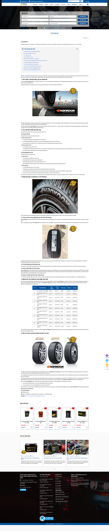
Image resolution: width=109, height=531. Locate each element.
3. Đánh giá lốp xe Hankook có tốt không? (31, 58)
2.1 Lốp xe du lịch (27, 55)
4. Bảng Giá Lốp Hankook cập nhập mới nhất (31, 67)
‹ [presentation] (20, 454)
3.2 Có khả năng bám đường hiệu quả (31, 62)
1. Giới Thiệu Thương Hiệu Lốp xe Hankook (31, 51)
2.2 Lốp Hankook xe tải (28, 57)
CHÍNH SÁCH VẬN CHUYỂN (60, 494)
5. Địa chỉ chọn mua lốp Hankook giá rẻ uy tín (31, 69)
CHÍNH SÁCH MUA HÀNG (59, 492)
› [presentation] (88, 454)
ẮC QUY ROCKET (58, 481)
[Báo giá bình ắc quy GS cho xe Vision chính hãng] (55, 447)
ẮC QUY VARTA (58, 485)
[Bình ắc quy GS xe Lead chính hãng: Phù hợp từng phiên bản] (78, 447)
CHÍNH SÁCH (58, 490)
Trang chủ (47, 28)
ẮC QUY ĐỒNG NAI (58, 476)
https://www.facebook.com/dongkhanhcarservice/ (35, 396)
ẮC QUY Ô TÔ (58, 474)
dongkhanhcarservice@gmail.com (37, 1)
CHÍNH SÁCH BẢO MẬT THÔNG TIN (61, 501)
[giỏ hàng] (88, 4)
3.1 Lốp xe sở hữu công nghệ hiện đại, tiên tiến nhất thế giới (35, 60)
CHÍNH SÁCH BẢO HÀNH (59, 499)
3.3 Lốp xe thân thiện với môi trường (31, 64)
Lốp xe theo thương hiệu (55, 28)
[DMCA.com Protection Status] (23, 490)
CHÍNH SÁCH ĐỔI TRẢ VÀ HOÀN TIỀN (61, 496)
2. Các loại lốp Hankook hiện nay (29, 53)
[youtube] (88, 1)
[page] (86, 1)
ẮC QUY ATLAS (58, 483)
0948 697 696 (24, 1)
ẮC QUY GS (57, 478)
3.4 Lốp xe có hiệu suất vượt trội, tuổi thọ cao (33, 66)
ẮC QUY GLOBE (58, 488)
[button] (53, 469)
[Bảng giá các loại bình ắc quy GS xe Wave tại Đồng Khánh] (31, 447)
